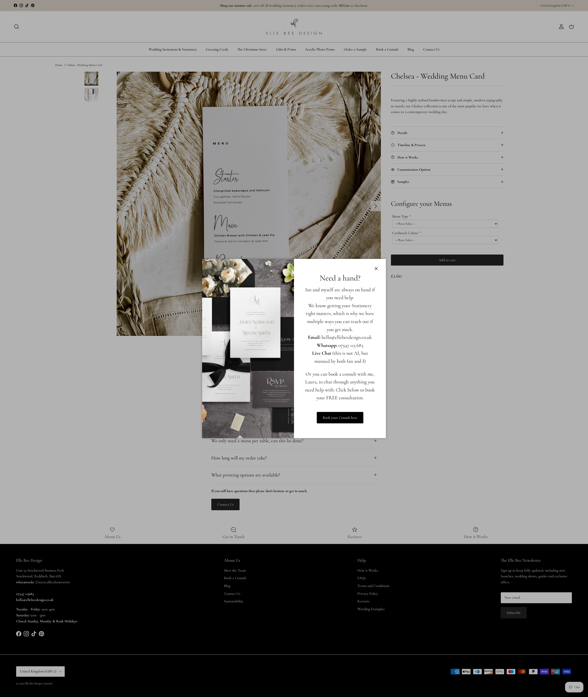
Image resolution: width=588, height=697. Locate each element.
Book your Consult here (340, 417)
